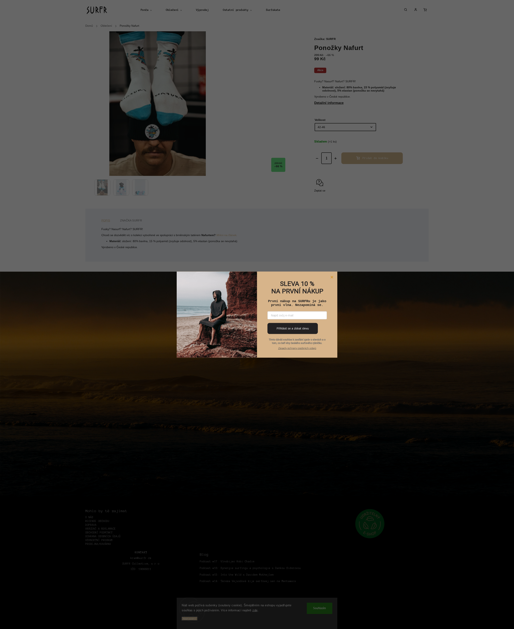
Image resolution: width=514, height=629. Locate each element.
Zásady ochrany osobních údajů (297, 348)
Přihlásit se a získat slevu (292, 328)
